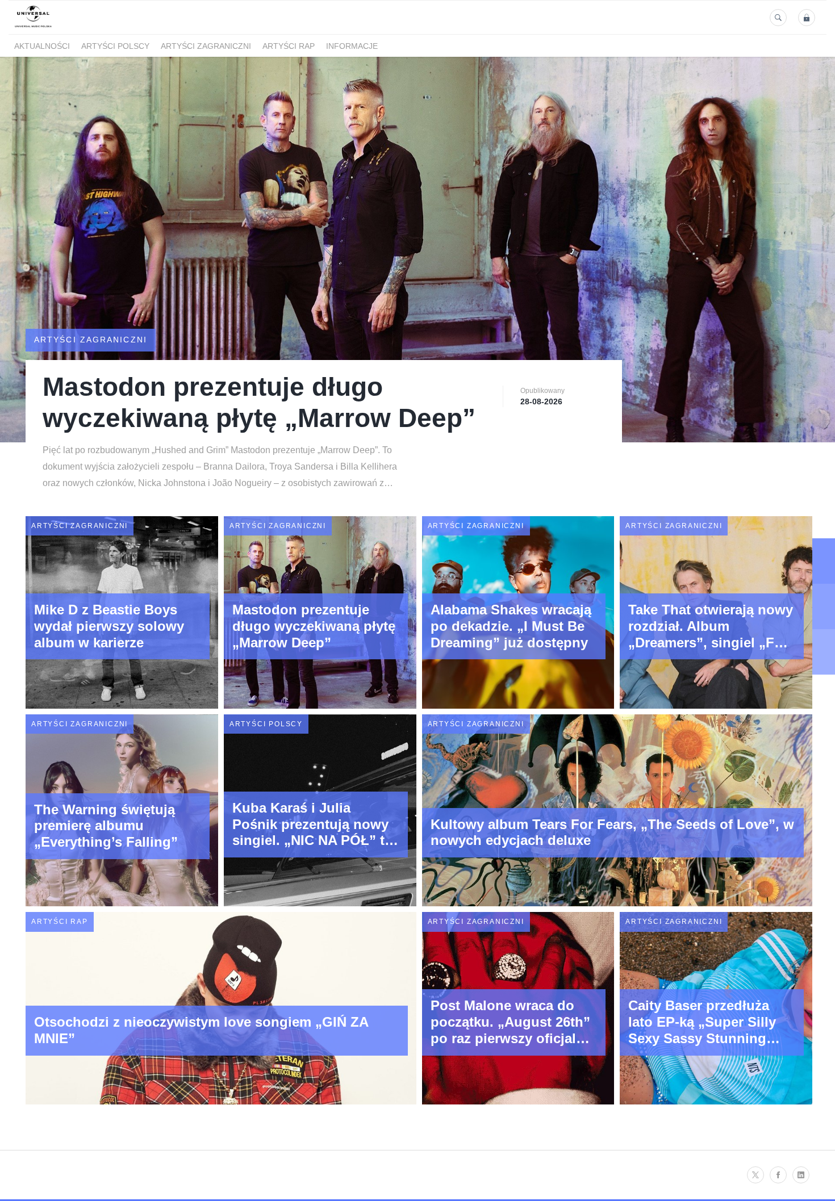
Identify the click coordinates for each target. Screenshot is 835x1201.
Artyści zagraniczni (206, 46)
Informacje (352, 46)
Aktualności (42, 46)
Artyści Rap (288, 46)
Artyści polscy (115, 46)
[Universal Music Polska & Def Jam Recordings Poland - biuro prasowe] (33, 27)
